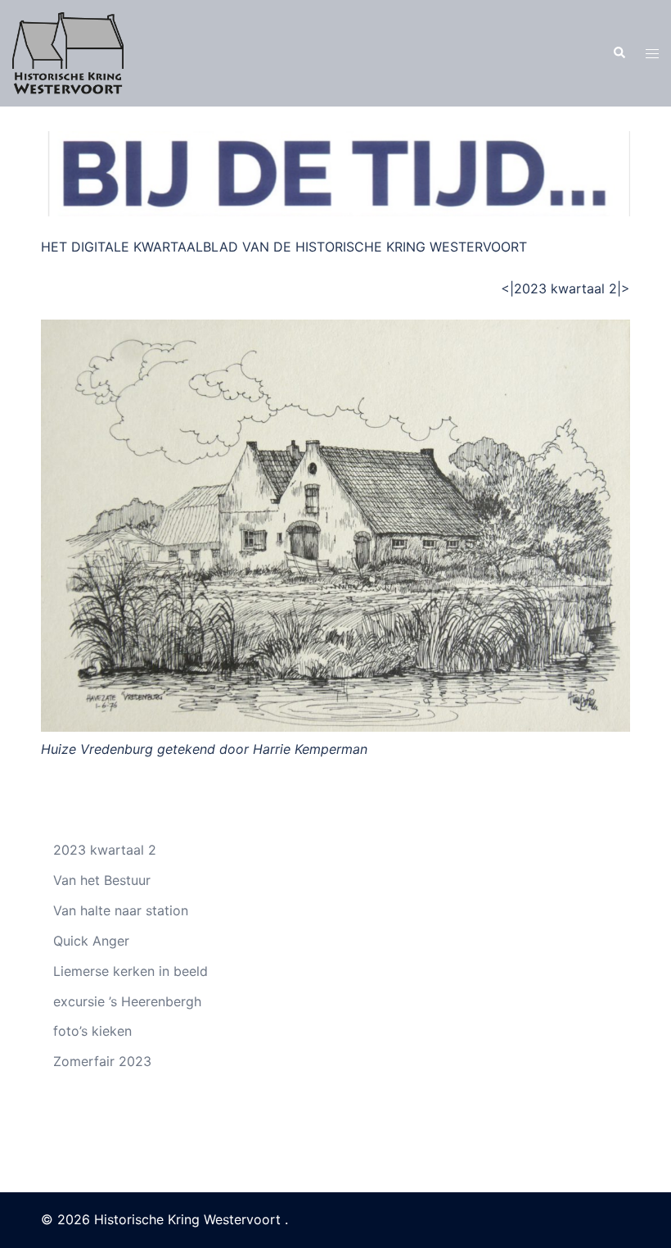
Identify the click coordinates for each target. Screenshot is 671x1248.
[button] (618, 53)
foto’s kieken (92, 1031)
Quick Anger (91, 941)
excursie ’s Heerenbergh (127, 1001)
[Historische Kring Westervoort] (68, 51)
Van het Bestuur (102, 880)
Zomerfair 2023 (102, 1061)
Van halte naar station (122, 910)
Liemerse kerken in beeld (130, 971)
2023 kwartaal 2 (104, 850)
